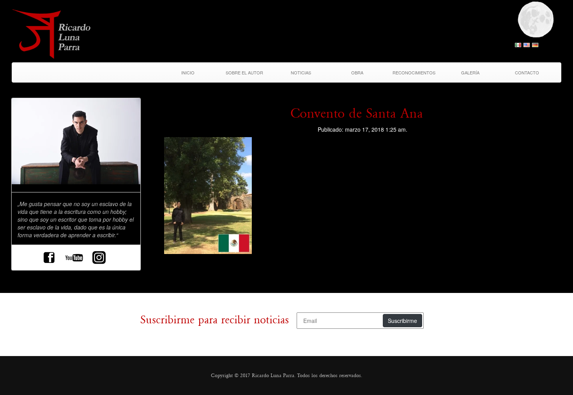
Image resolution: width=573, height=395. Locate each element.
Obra (357, 72)
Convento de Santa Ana (356, 114)
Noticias (301, 72)
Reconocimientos (414, 72)
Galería (470, 72)
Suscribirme (402, 320)
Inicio (188, 72)
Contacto (527, 72)
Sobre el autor (244, 72)
